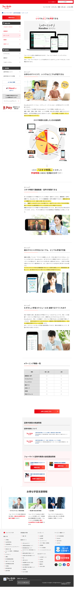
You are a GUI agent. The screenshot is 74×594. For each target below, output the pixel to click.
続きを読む (37, 435)
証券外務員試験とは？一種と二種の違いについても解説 (48, 440)
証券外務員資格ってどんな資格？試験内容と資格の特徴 (48, 432)
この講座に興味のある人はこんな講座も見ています (11, 96)
